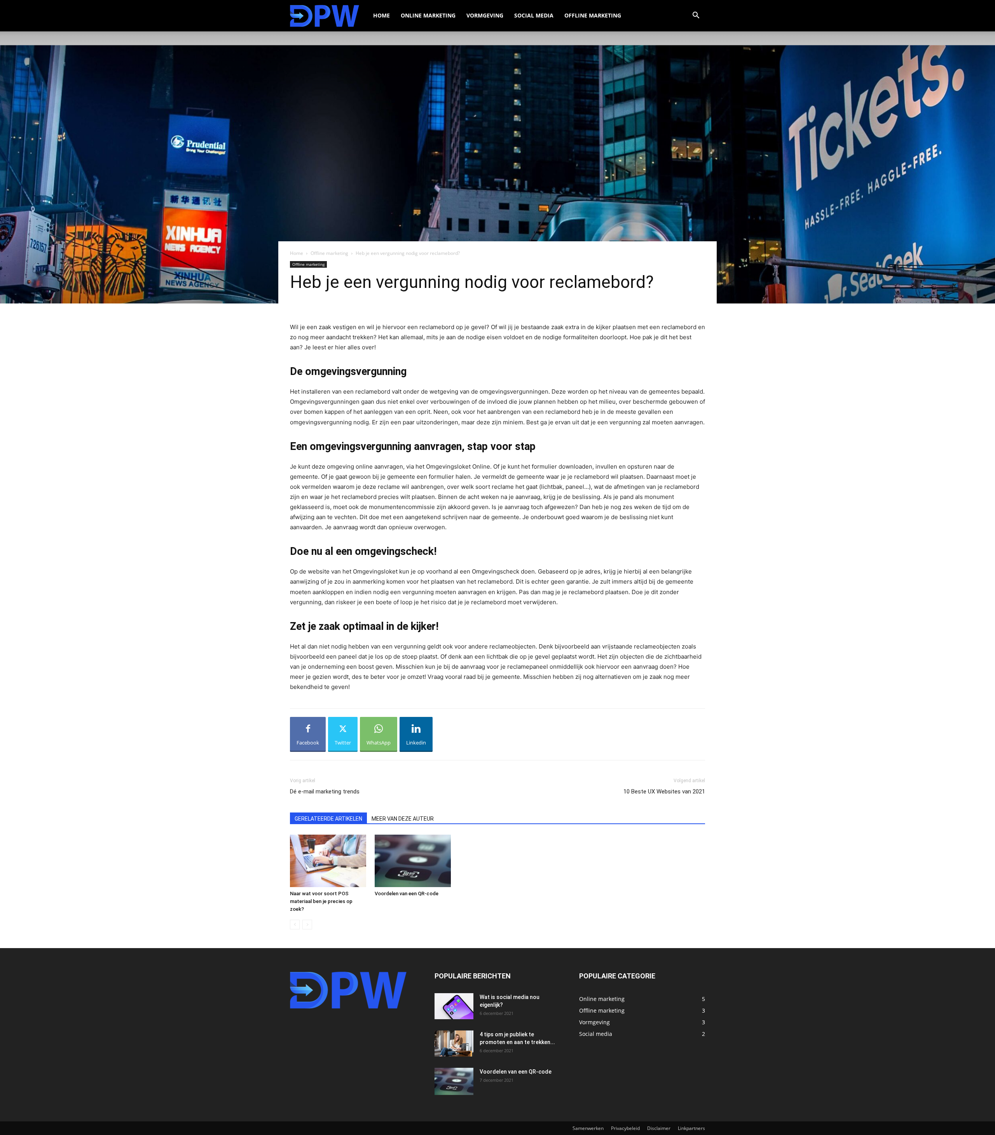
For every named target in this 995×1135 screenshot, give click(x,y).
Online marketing (428, 15)
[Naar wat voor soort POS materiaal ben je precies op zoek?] (328, 861)
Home (381, 15)
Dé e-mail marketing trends (325, 791)
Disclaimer (658, 1128)
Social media (533, 15)
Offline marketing (592, 15)
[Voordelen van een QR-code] (413, 861)
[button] (695, 16)
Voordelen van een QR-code (406, 893)
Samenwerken (588, 1128)
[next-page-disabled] (307, 924)
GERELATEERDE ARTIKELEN (328, 819)
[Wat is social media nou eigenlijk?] (454, 1006)
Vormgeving (484, 15)
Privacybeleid (625, 1128)
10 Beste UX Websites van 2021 (664, 791)
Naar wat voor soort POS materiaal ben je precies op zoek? (321, 901)
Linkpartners (691, 1128)
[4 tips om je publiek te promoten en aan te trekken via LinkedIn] (454, 1043)
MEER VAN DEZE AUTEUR (403, 819)
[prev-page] (295, 924)
